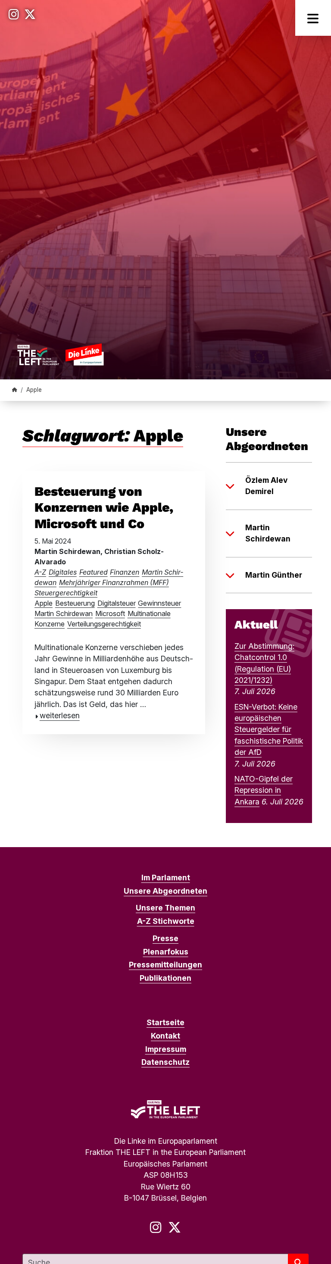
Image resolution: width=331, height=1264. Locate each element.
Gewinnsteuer (159, 603)
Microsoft (110, 613)
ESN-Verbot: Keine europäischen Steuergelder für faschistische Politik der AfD (268, 729)
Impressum (165, 1049)
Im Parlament (165, 877)
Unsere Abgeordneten (165, 890)
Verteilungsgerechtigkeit (104, 623)
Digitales (63, 572)
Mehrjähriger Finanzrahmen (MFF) (114, 582)
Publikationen (165, 977)
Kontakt (165, 1035)
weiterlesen (60, 715)
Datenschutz (165, 1062)
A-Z (40, 572)
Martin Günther (273, 574)
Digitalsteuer (116, 603)
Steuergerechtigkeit (65, 592)
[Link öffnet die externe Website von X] (30, 14)
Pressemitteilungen (165, 964)
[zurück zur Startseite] (60, 354)
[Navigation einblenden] (313, 18)
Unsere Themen (165, 907)
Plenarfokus (165, 951)
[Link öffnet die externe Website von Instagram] (14, 14)
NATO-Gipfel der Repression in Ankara (263, 790)
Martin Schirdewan (63, 613)
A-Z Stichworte (165, 921)
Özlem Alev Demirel (266, 486)
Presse (165, 938)
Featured (93, 572)
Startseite (165, 1022)
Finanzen (124, 572)
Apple (43, 603)
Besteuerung (75, 603)
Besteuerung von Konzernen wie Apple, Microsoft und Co (103, 507)
